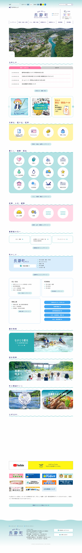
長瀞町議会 (56, 306)
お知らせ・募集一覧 (40, 91)
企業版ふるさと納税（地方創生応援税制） (39, 240)
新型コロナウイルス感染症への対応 (22, 284)
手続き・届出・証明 (22, 22)
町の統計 (48, 288)
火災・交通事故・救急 (19, 288)
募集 (56, 67)
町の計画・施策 (50, 284)
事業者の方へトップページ (40, 248)
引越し (48, 175)
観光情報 (60, 22)
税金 (48, 135)
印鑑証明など (19, 136)
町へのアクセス (56, 13)
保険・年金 (63, 135)
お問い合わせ (64, 534)
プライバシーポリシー (29, 526)
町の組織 (41, 265)
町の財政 (48, 286)
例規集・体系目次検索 (19, 308)
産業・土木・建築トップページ (40, 225)
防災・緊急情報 (17, 290)
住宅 (19, 187)
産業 (34, 215)
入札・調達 (18, 239)
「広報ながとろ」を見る (56, 302)
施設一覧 (41, 263)
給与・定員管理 (17, 306)
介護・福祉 (48, 163)
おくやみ (48, 187)
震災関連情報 (16, 286)
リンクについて (13, 526)
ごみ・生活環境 (19, 175)
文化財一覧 (42, 267)
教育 (63, 163)
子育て (33, 163)
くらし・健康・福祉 (33, 22)
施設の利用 (63, 187)
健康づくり (19, 163)
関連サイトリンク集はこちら (40, 505)
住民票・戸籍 (19, 135)
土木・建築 (19, 215)
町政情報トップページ (57, 291)
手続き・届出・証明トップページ (40, 144)
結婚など (33, 175)
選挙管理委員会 (56, 311)
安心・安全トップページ (24, 293)
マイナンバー (33, 135)
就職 (63, 175)
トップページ (13, 22)
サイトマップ (55, 15)
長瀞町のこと (52, 22)
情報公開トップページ (24, 311)
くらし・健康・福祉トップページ (40, 196)
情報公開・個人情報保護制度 (20, 304)
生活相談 (33, 187)
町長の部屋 (25, 266)
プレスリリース (61, 239)
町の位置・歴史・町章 (45, 260)
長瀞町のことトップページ (40, 274)
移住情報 (69, 22)
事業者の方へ (44, 22)
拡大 (31, 4)
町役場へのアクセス (64, 530)
